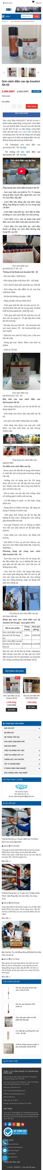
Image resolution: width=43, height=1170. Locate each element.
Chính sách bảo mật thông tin (13, 1147)
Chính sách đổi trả (9, 1154)
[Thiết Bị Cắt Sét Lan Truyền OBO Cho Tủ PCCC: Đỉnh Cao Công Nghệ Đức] (21, 822)
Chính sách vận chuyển (11, 1150)
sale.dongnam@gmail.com (24, 796)
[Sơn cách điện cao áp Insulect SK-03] (11, 685)
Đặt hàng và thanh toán (11, 1144)
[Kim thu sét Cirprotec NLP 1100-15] (8, 1008)
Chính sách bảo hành (11, 1157)
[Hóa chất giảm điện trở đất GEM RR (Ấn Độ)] (8, 1022)
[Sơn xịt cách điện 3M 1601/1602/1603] (31, 685)
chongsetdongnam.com (17, 1094)
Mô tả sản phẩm (21, 113)
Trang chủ (5, 21)
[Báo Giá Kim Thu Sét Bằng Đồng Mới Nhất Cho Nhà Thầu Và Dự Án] (21, 935)
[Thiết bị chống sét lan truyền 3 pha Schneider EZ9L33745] (8, 1048)
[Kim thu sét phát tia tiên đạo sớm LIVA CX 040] (8, 993)
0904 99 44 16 (15, 1087)
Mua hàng (31, 106)
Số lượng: (6, 102)
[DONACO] (21, 10)
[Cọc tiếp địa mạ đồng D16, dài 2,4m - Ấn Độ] (8, 1035)
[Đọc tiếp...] (6, 861)
